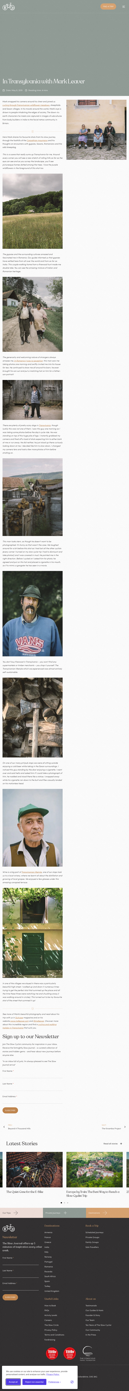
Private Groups (92, 1237)
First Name (8, 1071)
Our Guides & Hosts (94, 1310)
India (46, 1247)
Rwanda (48, 1271)
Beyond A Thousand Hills (19, 1128)
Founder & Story (93, 1315)
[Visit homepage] (9, 6)
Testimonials (91, 1305)
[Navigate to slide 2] (64, 1203)
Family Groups (92, 1242)
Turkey (47, 1286)
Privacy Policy (50, 1330)
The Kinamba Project (111, 1128)
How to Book (50, 1305)
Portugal (48, 1261)
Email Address (10, 1096)
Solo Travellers (92, 1247)
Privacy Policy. (52, 1374)
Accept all (13, 1381)
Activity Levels (50, 1315)
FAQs (46, 1310)
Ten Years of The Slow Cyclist (98, 1325)
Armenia (48, 1232)
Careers (48, 1320)
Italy (46, 1252)
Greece (47, 1242)
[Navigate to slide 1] (61, 1203)
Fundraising (49, 1339)
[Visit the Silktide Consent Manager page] (72, 1381)
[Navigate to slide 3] (67, 1203)
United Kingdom (51, 1291)
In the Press (91, 1334)
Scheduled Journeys (94, 1232)
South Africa (50, 1276)
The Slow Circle (51, 1325)
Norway (48, 1257)
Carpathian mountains (37, 140)
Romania (48, 1266)
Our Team (90, 1320)
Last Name (8, 1083)
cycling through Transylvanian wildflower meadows (26, 105)
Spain (47, 1281)
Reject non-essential (34, 1381)
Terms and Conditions (54, 1334)
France (47, 1237)
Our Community (93, 1330)
